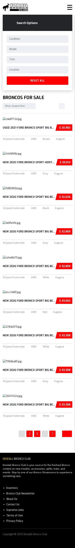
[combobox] (37, 39)
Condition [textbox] (14, 39)
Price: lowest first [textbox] (15, 106)
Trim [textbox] (12, 59)
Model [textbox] (13, 49)
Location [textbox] (14, 69)
